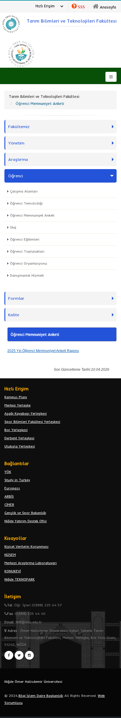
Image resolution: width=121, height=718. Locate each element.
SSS (81, 6)
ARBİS (9, 496)
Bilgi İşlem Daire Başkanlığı (41, 695)
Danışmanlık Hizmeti (27, 275)
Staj (13, 227)
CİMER (9, 504)
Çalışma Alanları (24, 191)
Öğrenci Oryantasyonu (28, 263)
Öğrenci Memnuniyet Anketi (32, 215)
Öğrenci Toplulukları (27, 251)
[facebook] (8, 655)
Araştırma (18, 159)
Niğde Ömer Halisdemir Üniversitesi (33, 681)
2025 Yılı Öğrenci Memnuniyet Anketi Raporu (43, 351)
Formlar (16, 298)
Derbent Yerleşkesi (19, 438)
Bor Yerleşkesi (16, 430)
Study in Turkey (17, 480)
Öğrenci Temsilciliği (26, 203)
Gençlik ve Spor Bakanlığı (25, 513)
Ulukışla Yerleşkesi (19, 446)
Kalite (13, 314)
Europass (12, 488)
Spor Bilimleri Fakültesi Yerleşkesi (32, 421)
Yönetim (16, 143)
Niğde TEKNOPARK (19, 579)
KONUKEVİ (12, 571)
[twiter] (19, 655)
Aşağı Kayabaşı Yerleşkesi (25, 413)
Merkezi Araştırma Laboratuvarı (30, 563)
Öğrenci (15, 175)
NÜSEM (10, 554)
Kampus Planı (15, 397)
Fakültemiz (19, 126)
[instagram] (29, 655)
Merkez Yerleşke (17, 405)
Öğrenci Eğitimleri (24, 239)
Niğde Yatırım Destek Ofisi (25, 521)
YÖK (7, 471)
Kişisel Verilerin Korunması (26, 546)
